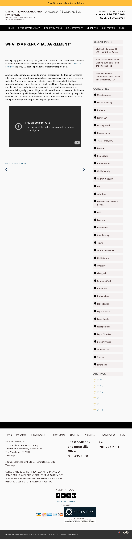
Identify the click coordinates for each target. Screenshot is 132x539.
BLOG (122, 28)
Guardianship (103, 235)
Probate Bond (103, 296)
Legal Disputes (104, 334)
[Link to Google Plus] (74, 495)
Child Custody (103, 171)
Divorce (100, 148)
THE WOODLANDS (107, 435)
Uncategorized (20, 163)
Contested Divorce (105, 250)
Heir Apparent (103, 303)
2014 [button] (100, 410)
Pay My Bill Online (66, 502)
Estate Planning (104, 102)
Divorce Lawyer (104, 133)
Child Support (103, 258)
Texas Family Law (105, 140)
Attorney (101, 265)
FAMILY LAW (21, 435)
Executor (101, 220)
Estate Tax (102, 364)
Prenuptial (9, 163)
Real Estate (102, 155)
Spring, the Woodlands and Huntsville (23, 15)
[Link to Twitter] (63, 495)
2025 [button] (100, 380)
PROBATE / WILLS (53, 28)
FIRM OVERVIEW (74, 28)
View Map (10, 455)
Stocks (100, 357)
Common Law (103, 349)
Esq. (99, 186)
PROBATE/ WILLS (38, 435)
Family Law (102, 117)
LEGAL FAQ (92, 28)
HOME (10, 28)
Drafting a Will (103, 125)
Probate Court (103, 163)
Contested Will (104, 281)
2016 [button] (100, 398)
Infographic (102, 227)
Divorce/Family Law (29, 28)
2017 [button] (100, 392)
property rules (104, 341)
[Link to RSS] (68, 495)
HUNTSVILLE (89, 435)
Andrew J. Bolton (105, 178)
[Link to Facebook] (58, 495)
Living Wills (102, 273)
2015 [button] (100, 404)
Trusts (100, 242)
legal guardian (103, 326)
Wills (99, 212)
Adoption (101, 194)
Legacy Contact (104, 311)
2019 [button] (100, 386)
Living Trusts (103, 319)
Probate (101, 110)
